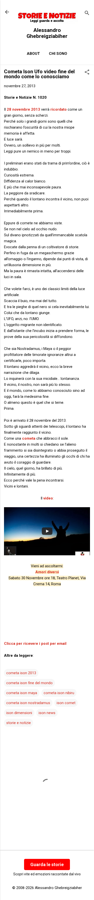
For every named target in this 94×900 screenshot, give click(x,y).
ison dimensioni (19, 713)
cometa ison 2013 (21, 673)
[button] (87, 72)
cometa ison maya (21, 693)
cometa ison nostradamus (28, 703)
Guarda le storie (47, 864)
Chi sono (58, 53)
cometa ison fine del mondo (29, 683)
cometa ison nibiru (59, 693)
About (33, 53)
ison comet (66, 703)
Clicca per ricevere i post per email (35, 643)
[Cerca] (87, 13)
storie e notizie (18, 723)
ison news (47, 713)
